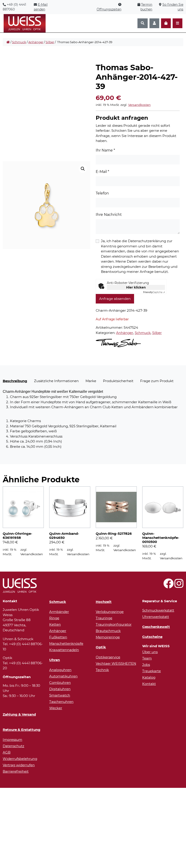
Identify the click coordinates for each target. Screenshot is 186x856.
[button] (83, 169)
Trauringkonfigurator (114, 624)
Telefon (102, 193)
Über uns (150, 652)
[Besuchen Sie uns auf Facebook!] (168, 586)
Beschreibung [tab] (15, 381)
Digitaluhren (60, 689)
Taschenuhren (61, 701)
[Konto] (154, 23)
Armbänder (59, 612)
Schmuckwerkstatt (158, 610)
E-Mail (102, 171)
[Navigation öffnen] (177, 23)
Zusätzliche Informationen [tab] (56, 381)
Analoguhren (60, 670)
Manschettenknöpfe (66, 643)
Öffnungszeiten (109, 9)
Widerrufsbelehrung (20, 758)
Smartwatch (59, 695)
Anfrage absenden (115, 298)
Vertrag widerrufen (19, 765)
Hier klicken (136, 287)
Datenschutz (13, 746)
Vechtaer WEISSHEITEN (116, 663)
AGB (6, 752)
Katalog (148, 677)
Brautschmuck (108, 631)
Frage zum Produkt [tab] (157, 381)
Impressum (12, 739)
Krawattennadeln (64, 650)
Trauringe (104, 618)
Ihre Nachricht (109, 214)
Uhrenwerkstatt (155, 617)
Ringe (54, 618)
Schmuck (19, 42)
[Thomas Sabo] (118, 343)
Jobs (146, 664)
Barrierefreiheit (16, 771)
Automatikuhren (63, 676)
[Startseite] (8, 42)
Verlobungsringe (110, 612)
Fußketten (58, 637)
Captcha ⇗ (154, 292)
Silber (50, 42)
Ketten (55, 624)
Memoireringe (108, 637)
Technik (102, 670)
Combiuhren (60, 682)
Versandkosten (139, 105)
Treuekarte (151, 671)
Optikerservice (108, 657)
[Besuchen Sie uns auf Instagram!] (178, 586)
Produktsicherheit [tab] (118, 381)
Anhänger (35, 42)
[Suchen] (142, 23)
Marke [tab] (91, 381)
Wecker (55, 708)
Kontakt (149, 684)
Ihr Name (105, 150)
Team (147, 658)
